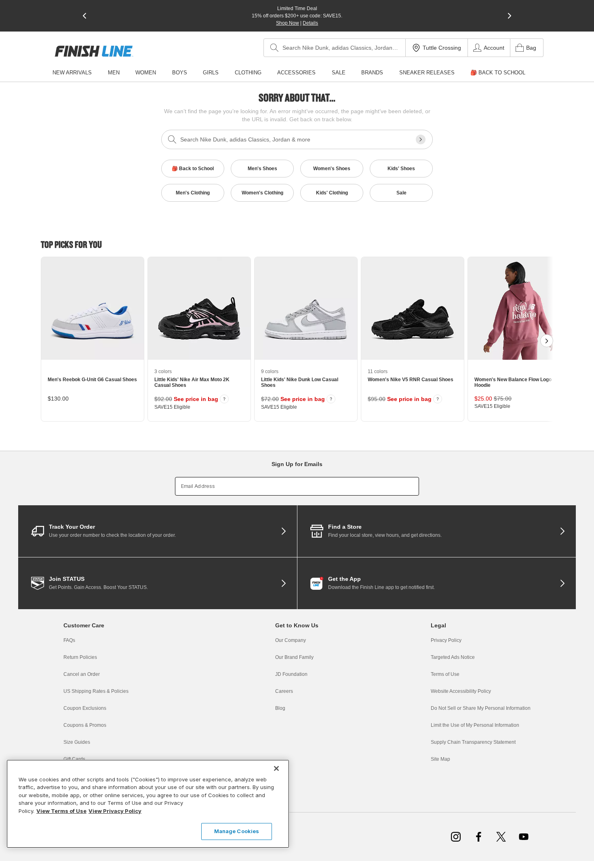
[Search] (274, 48)
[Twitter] (501, 837)
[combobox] (334, 47)
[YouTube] (524, 837)
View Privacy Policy (114, 811)
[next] (509, 16)
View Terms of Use (61, 811)
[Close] (276, 768)
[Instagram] (456, 837)
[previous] (84, 16)
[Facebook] (478, 837)
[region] (147, 804)
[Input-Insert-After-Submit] (420, 139)
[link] (94, 51)
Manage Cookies (236, 831)
